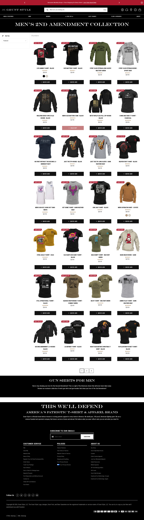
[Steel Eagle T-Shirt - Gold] (45, 240)
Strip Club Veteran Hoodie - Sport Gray (128, 69)
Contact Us (26, 479)
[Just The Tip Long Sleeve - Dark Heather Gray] (100, 146)
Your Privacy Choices (62, 462)
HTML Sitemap (11, 516)
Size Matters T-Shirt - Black (73, 68)
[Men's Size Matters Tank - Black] (72, 101)
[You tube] (37, 495)
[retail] (131, 10)
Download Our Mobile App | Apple (99, 479)
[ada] (122, 10)
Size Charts (26, 484)
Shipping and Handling (63, 459)
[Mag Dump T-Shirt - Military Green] (100, 240)
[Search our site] (47, 10)
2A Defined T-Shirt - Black (72, 347)
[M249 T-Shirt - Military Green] (100, 286)
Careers (93, 453)
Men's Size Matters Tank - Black (72, 116)
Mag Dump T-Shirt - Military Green (100, 256)
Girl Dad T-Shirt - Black (100, 207)
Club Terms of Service (62, 450)
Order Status (26, 462)
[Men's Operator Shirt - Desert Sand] (129, 215)
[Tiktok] (33, 495)
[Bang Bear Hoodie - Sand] (128, 240)
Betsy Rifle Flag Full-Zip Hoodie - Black (100, 117)
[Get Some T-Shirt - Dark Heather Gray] (72, 192)
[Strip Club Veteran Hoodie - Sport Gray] (128, 53)
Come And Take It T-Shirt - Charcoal (128, 117)
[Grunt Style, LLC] (16, 9)
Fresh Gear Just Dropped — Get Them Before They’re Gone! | (72, 2)
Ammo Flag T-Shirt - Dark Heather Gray (128, 302)
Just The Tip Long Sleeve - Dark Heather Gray (100, 163)
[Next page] (91, 370)
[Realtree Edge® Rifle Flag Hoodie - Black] (45, 101)
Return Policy (26, 456)
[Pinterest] (29, 495)
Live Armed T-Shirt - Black (45, 68)
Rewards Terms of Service (63, 453)
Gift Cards (93, 470)
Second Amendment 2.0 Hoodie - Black (45, 348)
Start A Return (26, 467)
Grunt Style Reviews (96, 473)
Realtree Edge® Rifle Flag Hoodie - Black (45, 117)
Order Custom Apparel (96, 456)
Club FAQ (25, 450)
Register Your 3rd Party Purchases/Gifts (33, 459)
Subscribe (87, 436)
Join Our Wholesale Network (98, 459)
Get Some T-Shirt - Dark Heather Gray (72, 209)
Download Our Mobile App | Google (100, 476)
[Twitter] (21, 495)
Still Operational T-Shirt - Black (45, 302)
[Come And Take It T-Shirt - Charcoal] (128, 101)
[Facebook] (17, 495)
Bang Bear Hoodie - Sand (128, 255)
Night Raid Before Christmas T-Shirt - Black (100, 348)
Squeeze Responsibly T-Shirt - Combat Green (73, 302)
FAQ (24, 448)
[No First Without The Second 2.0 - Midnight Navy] (45, 146)
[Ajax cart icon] (140, 10)
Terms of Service (61, 448)
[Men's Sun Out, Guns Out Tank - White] (45, 192)
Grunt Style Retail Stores (97, 450)
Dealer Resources (95, 462)
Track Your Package (28, 465)
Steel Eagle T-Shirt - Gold (45, 255)
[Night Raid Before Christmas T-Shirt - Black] (100, 332)
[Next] (119, 3)
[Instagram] (25, 495)
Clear (104, 10)
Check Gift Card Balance (29, 481)
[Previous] (25, 3)
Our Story (93, 448)
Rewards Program (27, 473)
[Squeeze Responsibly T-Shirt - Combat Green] (72, 286)
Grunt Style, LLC (23, 504)
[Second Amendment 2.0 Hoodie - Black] (45, 332)
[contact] (127, 10)
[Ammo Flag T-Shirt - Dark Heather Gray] (128, 286)
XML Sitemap (22, 516)
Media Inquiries (95, 465)
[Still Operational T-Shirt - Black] (45, 286)
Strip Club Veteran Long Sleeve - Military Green (100, 69)
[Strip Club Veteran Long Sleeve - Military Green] (100, 53)
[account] (135, 10)
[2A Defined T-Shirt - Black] (72, 332)
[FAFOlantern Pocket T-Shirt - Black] (128, 332)
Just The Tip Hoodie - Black (73, 162)
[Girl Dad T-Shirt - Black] (100, 192)
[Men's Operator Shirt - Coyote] (128, 192)
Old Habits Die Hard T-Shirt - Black (73, 256)
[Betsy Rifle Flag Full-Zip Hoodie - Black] (100, 101)
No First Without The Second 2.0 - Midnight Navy (45, 163)
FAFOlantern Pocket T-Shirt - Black (128, 348)
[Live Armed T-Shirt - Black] (45, 53)
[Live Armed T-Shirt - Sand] (47, 76)
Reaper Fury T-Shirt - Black (128, 162)
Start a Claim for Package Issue (31, 470)
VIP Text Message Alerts (97, 467)
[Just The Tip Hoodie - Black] (72, 146)
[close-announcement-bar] (142, 2)
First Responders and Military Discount (33, 476)
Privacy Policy (60, 456)
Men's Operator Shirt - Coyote (128, 207)
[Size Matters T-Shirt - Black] (72, 53)
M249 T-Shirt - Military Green (100, 301)
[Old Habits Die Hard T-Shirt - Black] (72, 240)
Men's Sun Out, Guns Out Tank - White (45, 209)
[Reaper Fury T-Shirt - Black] (128, 146)
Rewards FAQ (26, 453)
